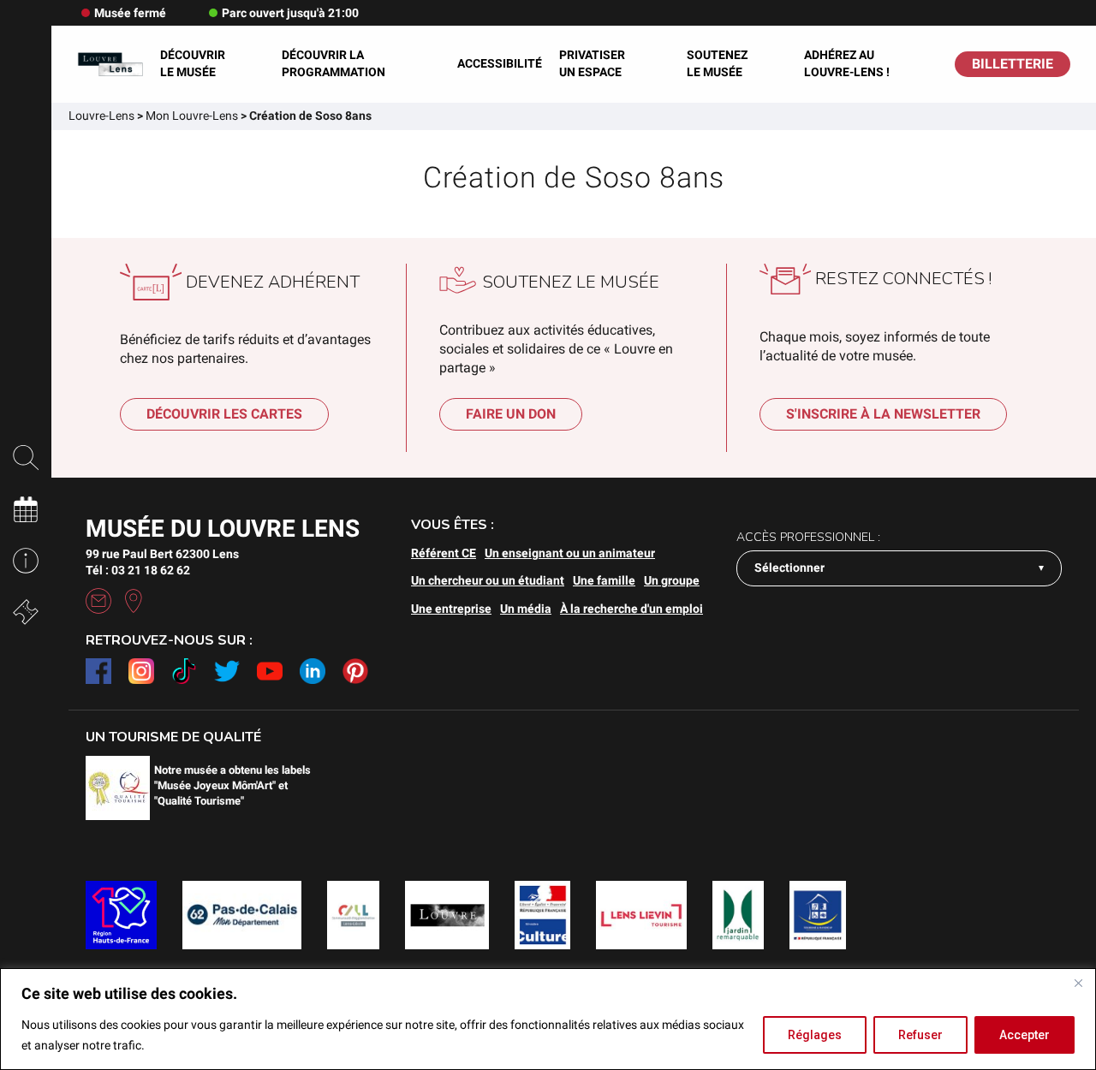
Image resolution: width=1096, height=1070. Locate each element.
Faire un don (511, 414)
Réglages (815, 1035)
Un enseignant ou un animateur (570, 553)
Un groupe (672, 580)
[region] (548, 1019)
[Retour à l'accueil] (110, 64)
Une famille (604, 580)
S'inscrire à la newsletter (883, 414)
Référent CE (443, 553)
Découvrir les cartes (224, 414)
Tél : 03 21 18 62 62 (138, 570)
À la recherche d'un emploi (631, 608)
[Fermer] (1078, 982)
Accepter (1024, 1035)
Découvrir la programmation (333, 63)
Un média (525, 608)
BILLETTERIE (1012, 64)
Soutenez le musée (717, 63)
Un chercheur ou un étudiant (487, 580)
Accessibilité (499, 63)
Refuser (920, 1035)
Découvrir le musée (192, 63)
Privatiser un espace (592, 63)
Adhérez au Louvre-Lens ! (847, 63)
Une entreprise (451, 608)
